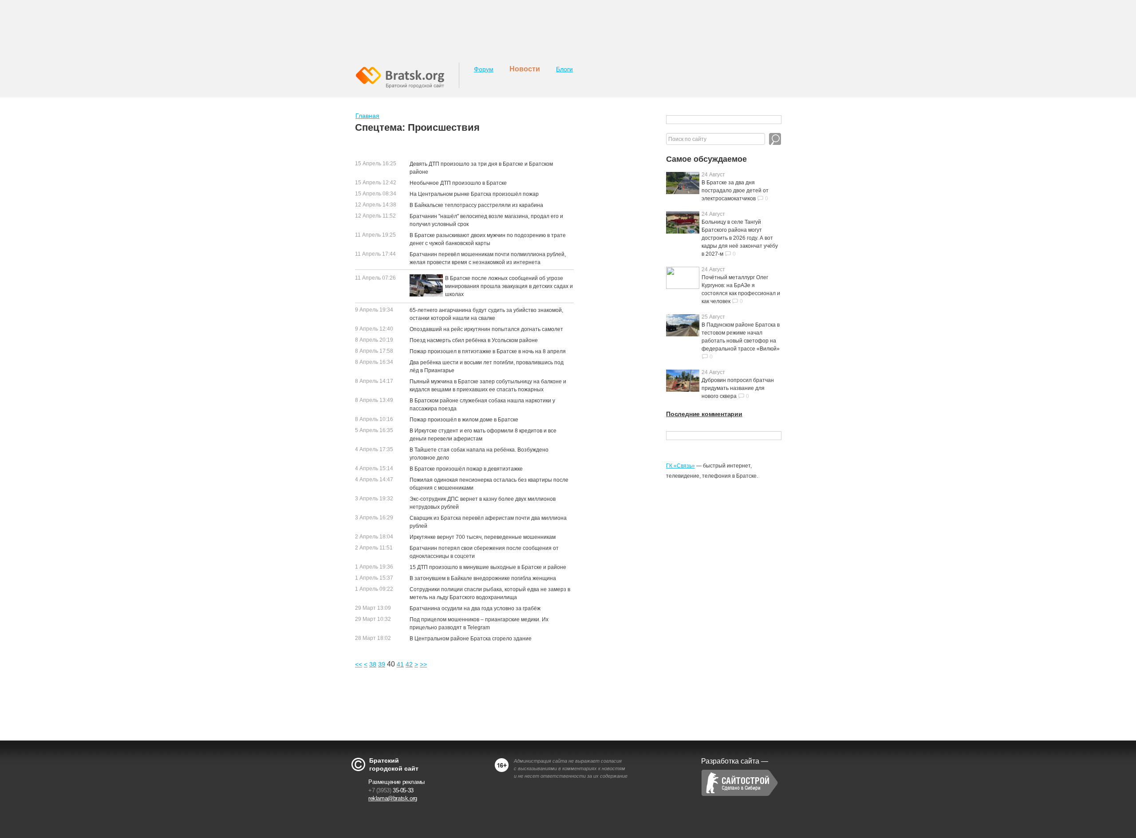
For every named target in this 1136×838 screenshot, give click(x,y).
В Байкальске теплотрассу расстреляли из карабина (476, 205)
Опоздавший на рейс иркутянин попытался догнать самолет (486, 329)
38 (372, 664)
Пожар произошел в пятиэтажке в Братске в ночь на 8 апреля (488, 351)
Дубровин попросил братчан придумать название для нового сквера (738, 388)
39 (381, 664)
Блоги (564, 69)
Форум (483, 69)
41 (400, 664)
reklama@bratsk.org (392, 798)
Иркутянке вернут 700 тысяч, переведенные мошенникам (483, 537)
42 (409, 664)
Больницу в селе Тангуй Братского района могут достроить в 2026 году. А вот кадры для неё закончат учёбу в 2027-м (740, 238)
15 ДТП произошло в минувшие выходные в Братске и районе (488, 567)
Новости (524, 69)
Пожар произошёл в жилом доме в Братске (464, 420)
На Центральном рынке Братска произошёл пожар (474, 194)
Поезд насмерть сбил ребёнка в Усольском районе (474, 340)
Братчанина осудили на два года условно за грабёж (475, 608)
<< (358, 664)
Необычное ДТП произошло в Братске (458, 183)
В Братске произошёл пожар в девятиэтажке (466, 469)
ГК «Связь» (680, 466)
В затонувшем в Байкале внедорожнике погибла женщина (483, 578)
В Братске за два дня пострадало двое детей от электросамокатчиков (735, 190)
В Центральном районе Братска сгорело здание (471, 638)
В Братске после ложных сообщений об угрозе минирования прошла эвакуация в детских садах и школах (509, 286)
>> (423, 664)
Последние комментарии (704, 413)
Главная (367, 115)
